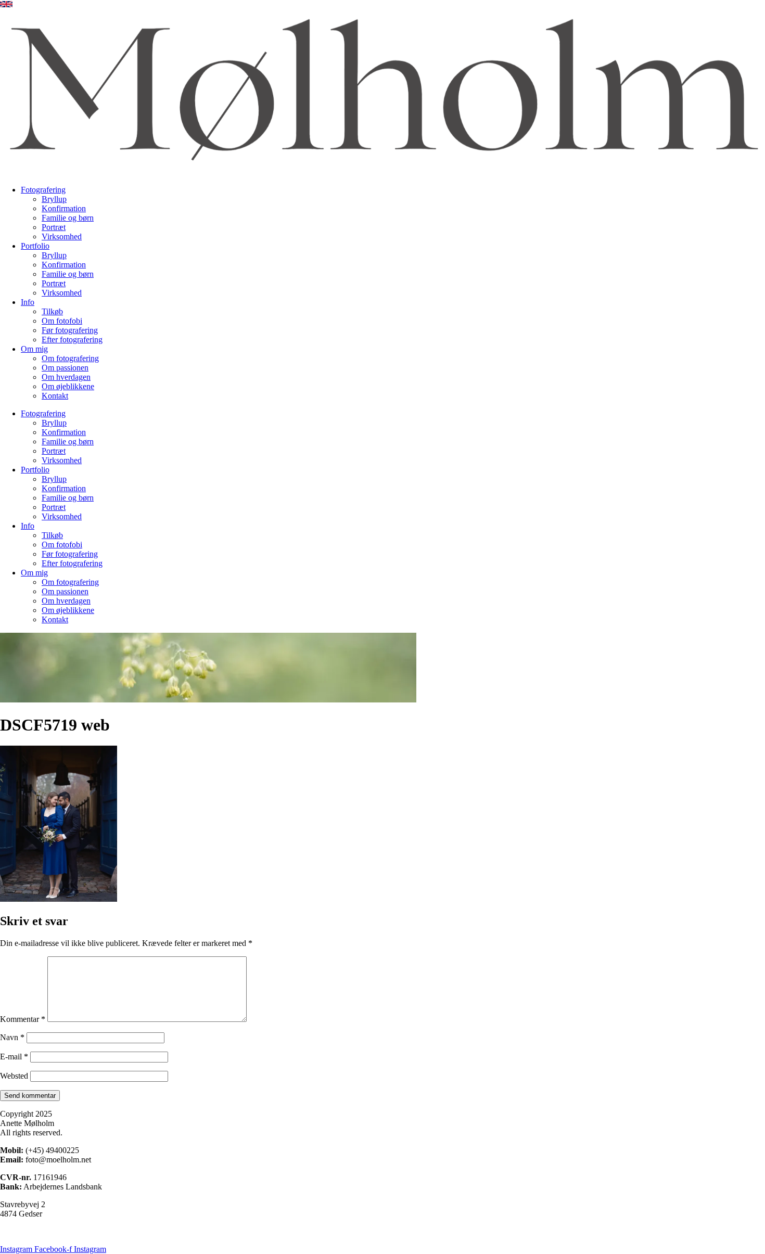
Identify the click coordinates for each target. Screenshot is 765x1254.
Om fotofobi (62, 320)
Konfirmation (64, 208)
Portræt (54, 227)
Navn (12, 1037)
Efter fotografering (72, 339)
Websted (14, 1075)
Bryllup (54, 199)
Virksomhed (62, 236)
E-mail (14, 1056)
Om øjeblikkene (68, 386)
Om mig (34, 348)
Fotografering (43, 189)
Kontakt (55, 395)
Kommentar (22, 1019)
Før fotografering (70, 330)
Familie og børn (68, 217)
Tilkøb (52, 311)
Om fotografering (70, 358)
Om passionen (65, 367)
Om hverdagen (66, 377)
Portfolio (35, 245)
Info (27, 302)
